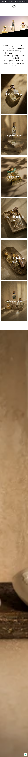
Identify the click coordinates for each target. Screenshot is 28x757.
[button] (3, 6)
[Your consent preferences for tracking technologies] (25, 754)
